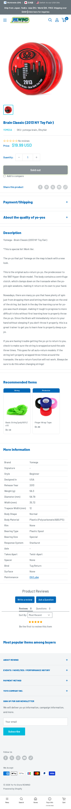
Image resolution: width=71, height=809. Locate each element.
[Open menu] (5, 20)
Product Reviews (35, 591)
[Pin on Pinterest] (46, 187)
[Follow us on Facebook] (5, 758)
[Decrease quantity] (19, 157)
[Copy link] (65, 187)
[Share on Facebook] (40, 187)
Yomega (7, 129)
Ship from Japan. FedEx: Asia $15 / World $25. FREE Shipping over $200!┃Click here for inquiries (35, 10)
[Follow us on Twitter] (12, 758)
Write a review (25, 599)
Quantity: (8, 157)
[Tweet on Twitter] (53, 187)
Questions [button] (41, 608)
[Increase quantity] (36, 157)
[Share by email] (59, 187)
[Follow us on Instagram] (18, 758)
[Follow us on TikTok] (30, 758)
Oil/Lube (34, 577)
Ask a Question (46, 599)
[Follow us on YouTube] (24, 758)
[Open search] (50, 20)
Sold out (35, 170)
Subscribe (14, 731)
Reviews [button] (23, 608)
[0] (64, 20)
